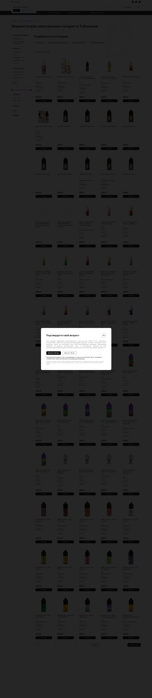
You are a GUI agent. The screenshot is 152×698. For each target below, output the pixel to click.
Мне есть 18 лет (53, 353)
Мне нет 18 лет (69, 353)
